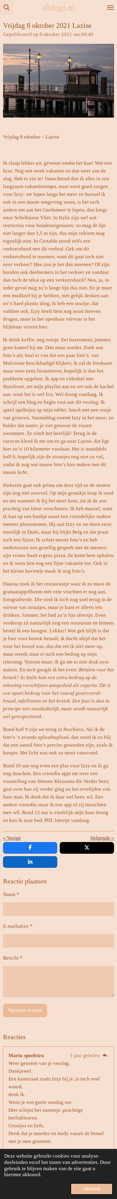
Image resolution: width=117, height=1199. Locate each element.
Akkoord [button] (91, 1188)
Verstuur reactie (25, 1010)
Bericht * (12, 958)
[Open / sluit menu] (110, 7)
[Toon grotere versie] (58, 81)
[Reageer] (104, 1055)
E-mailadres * (17, 926)
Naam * (11, 894)
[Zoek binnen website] (6, 7)
